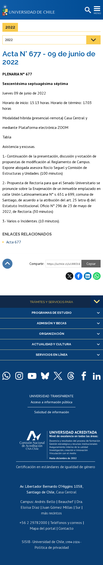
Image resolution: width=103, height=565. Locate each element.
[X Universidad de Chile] (58, 376)
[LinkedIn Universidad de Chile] (97, 376)
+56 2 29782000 (33, 522)
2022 (10, 27)
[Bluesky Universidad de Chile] (45, 376)
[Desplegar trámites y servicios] (97, 301)
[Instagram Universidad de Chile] (19, 376)
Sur (77, 507)
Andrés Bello (45, 501)
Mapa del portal (43, 528)
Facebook (78, 276)
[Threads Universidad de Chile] (71, 376)
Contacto (66, 528)
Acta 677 (13, 242)
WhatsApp (97, 276)
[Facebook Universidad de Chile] (84, 376)
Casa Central (66, 492)
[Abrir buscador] (87, 10)
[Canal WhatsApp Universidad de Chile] (6, 376)
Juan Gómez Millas (57, 507)
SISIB (26, 541)
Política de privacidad (51, 547)
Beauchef (66, 501)
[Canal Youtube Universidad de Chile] (32, 376)
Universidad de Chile (48, 541)
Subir (7, 264)
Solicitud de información (51, 412)
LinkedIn (88, 276)
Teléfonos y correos (66, 522)
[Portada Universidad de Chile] (29, 10)
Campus (26, 501)
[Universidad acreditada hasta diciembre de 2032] (60, 444)
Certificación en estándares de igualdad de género (55, 466)
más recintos (51, 513)
